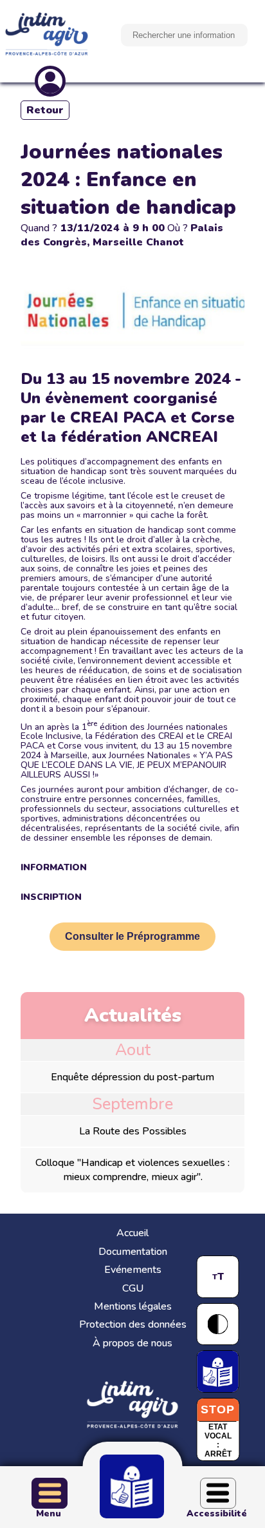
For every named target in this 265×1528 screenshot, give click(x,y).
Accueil (132, 1233)
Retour (45, 110)
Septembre (132, 1104)
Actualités (132, 1015)
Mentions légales (133, 1306)
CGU (132, 1288)
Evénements (132, 1270)
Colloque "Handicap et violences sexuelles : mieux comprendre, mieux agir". (132, 1170)
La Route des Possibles (133, 1131)
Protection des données (133, 1324)
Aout (133, 1050)
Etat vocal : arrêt (218, 1440)
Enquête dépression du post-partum (132, 1077)
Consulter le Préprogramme (132, 936)
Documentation (132, 1252)
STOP (218, 1409)
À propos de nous (132, 1343)
